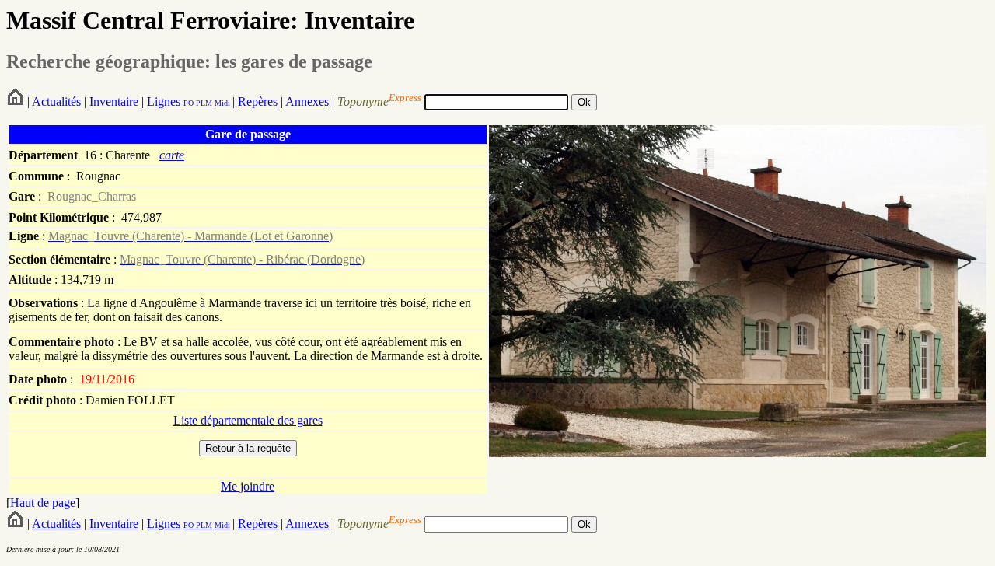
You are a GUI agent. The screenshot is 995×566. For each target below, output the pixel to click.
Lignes (163, 101)
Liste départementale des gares (248, 420)
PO (188, 103)
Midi (222, 103)
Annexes (307, 101)
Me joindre (247, 486)
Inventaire (113, 101)
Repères (258, 101)
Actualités (56, 101)
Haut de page (42, 502)
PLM (203, 103)
